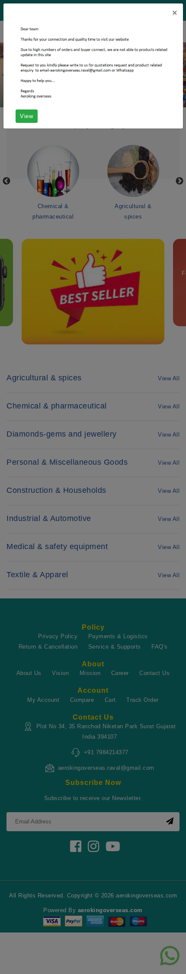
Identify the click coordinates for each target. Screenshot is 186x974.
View (26, 116)
